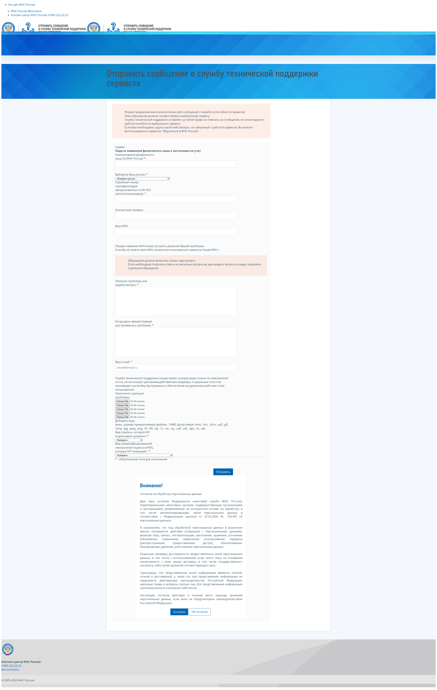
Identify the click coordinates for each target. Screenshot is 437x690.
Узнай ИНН (209, 250)
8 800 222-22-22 (11, 666)
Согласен (179, 612)
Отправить (223, 472)
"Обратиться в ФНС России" (180, 131)
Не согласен (200, 612)
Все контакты (10, 669)
